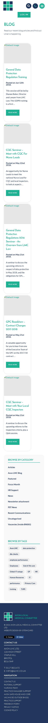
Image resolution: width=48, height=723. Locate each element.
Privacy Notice (11, 707)
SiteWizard (27, 630)
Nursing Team (11, 688)
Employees (14, 566)
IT (30, 577)
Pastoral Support (12, 685)
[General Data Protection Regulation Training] (17, 53)
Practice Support (12, 700)
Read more (12, 112)
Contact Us (9, 681)
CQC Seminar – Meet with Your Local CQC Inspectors (17, 406)
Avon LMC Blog (15, 473)
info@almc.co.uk (16, 671)
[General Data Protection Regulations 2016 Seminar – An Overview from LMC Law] (17, 214)
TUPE (23, 589)
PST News (12, 507)
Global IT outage (16, 572)
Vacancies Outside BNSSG (16, 697)
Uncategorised (14, 518)
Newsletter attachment (18, 501)
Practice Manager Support (17, 691)
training (13, 589)
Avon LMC (14, 548)
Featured (12, 478)
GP (29, 572)
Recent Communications (19, 513)
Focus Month (14, 484)
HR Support (13, 490)
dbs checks (14, 554)
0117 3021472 (13, 667)
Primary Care (30, 583)
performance (15, 583)
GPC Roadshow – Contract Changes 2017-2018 (16, 326)
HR (36, 572)
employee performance (19, 560)
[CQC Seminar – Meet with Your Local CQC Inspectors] (17, 386)
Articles (11, 467)
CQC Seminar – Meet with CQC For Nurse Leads (16, 154)
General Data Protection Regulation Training (16, 74)
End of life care (29, 566)
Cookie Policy (11, 710)
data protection (29, 548)
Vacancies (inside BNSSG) (19, 524)
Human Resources (17, 577)
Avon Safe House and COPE (17, 694)
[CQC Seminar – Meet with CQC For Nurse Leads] (17, 134)
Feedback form (11, 704)
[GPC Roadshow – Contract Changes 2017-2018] (17, 305)
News (10, 496)
